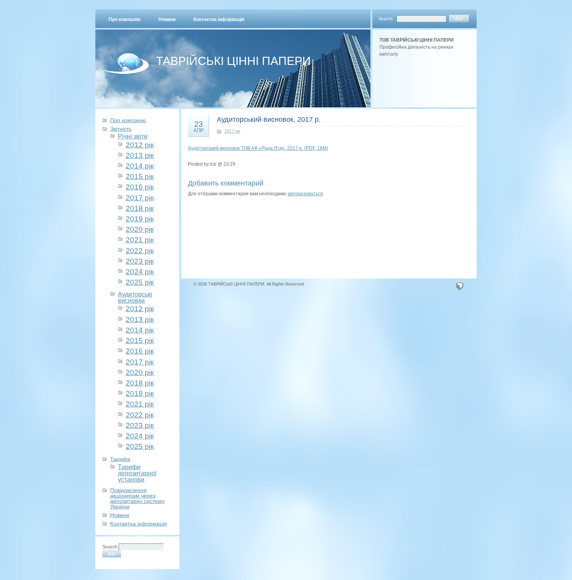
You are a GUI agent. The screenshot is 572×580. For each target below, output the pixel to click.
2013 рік (140, 155)
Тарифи (120, 459)
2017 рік (140, 198)
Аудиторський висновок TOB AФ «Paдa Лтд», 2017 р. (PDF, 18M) (258, 148)
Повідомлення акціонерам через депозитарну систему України (137, 498)
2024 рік (140, 272)
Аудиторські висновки (135, 297)
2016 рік (140, 187)
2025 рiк (140, 282)
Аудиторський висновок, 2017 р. (269, 119)
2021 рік (140, 240)
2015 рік (140, 176)
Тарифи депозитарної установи (137, 473)
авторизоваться (305, 193)
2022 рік (140, 251)
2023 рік (140, 261)
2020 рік (140, 229)
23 (198, 126)
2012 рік (140, 145)
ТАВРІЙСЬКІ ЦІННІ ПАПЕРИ (233, 60)
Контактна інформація (218, 19)
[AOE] (459, 285)
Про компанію (124, 19)
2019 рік (140, 219)
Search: (386, 18)
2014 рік (140, 166)
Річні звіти (132, 136)
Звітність (121, 129)
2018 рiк (140, 208)
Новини (166, 19)
